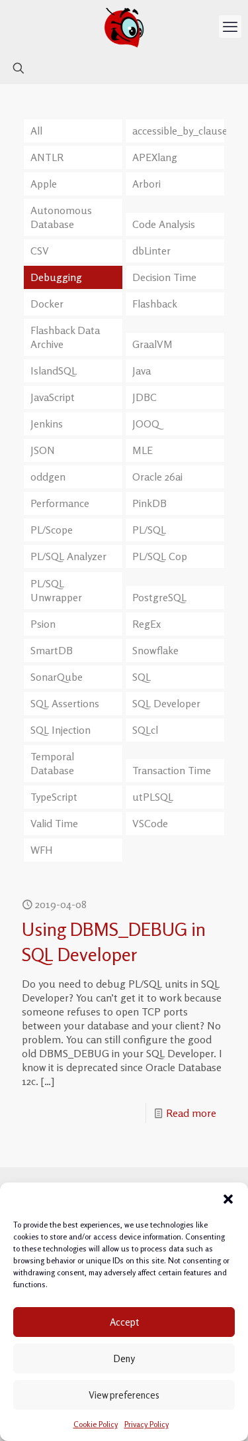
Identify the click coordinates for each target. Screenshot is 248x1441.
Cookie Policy (95, 1424)
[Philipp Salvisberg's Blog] (124, 26)
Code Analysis (163, 224)
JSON (42, 450)
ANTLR (46, 157)
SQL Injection (60, 729)
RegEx (146, 623)
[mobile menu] (230, 26)
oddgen (47, 476)
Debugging (56, 277)
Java (141, 370)
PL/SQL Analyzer (68, 556)
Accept (124, 1322)
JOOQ (145, 423)
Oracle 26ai (157, 476)
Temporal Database (52, 763)
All (36, 130)
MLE (142, 450)
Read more (191, 1113)
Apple (43, 183)
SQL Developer (166, 703)
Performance (59, 503)
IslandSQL (53, 370)
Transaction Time (171, 770)
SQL (141, 676)
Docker (46, 303)
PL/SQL (149, 529)
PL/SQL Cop (159, 556)
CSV (39, 250)
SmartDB (51, 650)
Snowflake (155, 650)
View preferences (124, 1395)
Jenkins (46, 423)
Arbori (146, 183)
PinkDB (149, 503)
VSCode (150, 823)
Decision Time (164, 277)
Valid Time (54, 823)
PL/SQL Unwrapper (56, 590)
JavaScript (52, 397)
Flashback (154, 303)
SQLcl (145, 729)
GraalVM (152, 344)
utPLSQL (152, 796)
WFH (41, 849)
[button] (228, 1199)
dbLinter (151, 250)
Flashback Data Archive (65, 337)
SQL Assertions (64, 703)
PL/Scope (51, 529)
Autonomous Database (61, 217)
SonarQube (56, 676)
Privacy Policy (146, 1424)
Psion (43, 623)
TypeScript (53, 796)
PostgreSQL (159, 597)
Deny (124, 1358)
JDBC (144, 397)
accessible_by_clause (178, 130)
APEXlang (154, 157)
